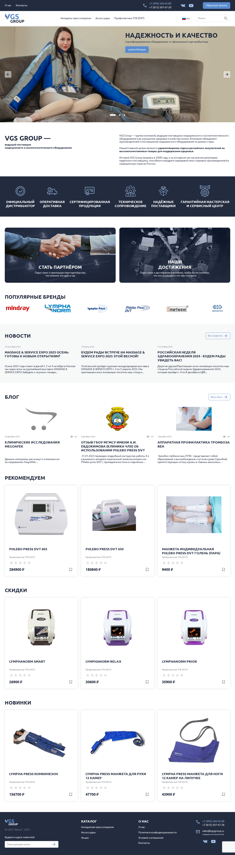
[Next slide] (227, 74)
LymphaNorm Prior (179, 661)
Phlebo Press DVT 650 (105, 549)
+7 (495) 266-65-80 (160, 3)
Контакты (21, 5)
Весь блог (217, 397)
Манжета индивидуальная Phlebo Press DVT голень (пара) (191, 551)
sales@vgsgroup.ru (213, 830)
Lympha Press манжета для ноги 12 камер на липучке (192, 776)
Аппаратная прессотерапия (97, 827)
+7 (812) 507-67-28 (160, 7)
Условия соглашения (150, 837)
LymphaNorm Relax (103, 661)
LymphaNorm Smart (27, 661)
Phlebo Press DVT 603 (28, 549)
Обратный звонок (216, 5)
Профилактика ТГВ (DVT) (129, 18)
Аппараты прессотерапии (76, 18)
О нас (8, 5)
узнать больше (137, 49)
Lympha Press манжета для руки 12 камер (116, 776)
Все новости (215, 335)
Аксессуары (102, 18)
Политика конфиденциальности (157, 832)
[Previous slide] (8, 74)
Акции (85, 837)
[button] (113, 115)
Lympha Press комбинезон (33, 774)
